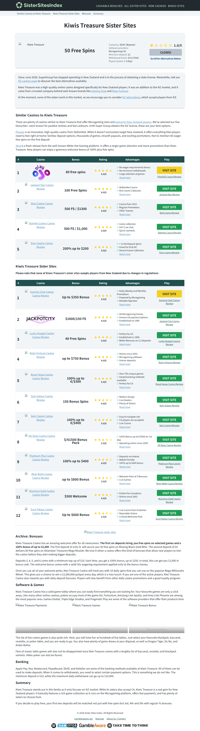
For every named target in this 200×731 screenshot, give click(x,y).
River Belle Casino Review (169, 483)
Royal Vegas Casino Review (169, 384)
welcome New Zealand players (133, 122)
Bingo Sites (176, 6)
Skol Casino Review (169, 212)
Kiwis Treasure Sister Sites (66, 13)
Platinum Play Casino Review (169, 465)
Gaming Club (98, 91)
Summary (98, 13)
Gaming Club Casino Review (169, 302)
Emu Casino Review (169, 252)
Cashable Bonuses (109, 6)
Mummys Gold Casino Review (169, 500)
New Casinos (157, 6)
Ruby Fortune (120, 91)
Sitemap (99, 718)
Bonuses (86, 13)
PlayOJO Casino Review (169, 176)
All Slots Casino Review (169, 445)
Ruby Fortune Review (169, 362)
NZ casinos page (27, 81)
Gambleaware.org (83, 718)
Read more (124, 177)
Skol (18, 146)
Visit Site (169, 170)
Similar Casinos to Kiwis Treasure (33, 13)
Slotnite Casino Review (169, 232)
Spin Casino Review (169, 425)
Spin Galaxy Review (169, 405)
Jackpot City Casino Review (169, 323)
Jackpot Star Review (169, 194)
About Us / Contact (116, 718)
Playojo (20, 132)
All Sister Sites (135, 6)
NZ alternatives (131, 97)
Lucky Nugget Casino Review (169, 342)
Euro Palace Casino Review (169, 518)
